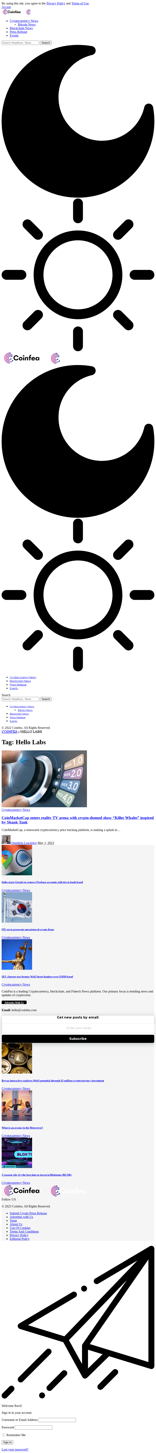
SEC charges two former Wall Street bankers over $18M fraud (37, 976)
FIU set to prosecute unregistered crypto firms (28, 929)
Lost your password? (15, 1449)
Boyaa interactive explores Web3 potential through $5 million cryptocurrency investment (53, 1080)
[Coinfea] (25, 14)
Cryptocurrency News (16, 810)
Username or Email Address (20, 1420)
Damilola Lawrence (24, 843)
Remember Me (16, 1435)
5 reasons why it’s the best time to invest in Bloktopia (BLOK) (37, 1174)
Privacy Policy (56, 3)
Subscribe (78, 1039)
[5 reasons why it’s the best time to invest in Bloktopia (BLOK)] (17, 1167)
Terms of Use (80, 3)
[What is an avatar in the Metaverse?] (17, 1119)
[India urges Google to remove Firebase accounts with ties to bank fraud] (17, 874)
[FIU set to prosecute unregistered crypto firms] (17, 921)
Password (8, 1427)
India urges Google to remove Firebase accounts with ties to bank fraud (42, 882)
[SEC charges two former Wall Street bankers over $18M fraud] (17, 968)
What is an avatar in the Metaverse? (22, 1127)
